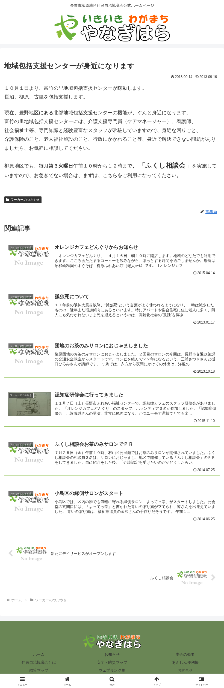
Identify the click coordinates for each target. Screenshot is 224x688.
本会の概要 (185, 654)
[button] (207, 678)
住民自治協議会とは (39, 662)
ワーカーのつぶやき (25, 200)
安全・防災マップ (112, 662)
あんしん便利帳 (185, 662)
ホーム (39, 654)
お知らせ (112, 654)
